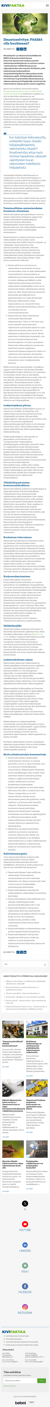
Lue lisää (5, 1067)
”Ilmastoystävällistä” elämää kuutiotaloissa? (23, 993)
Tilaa (41, 1381)
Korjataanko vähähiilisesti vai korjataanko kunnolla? (25, 997)
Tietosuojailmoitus (9, 1386)
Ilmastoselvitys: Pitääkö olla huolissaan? (25, 976)
